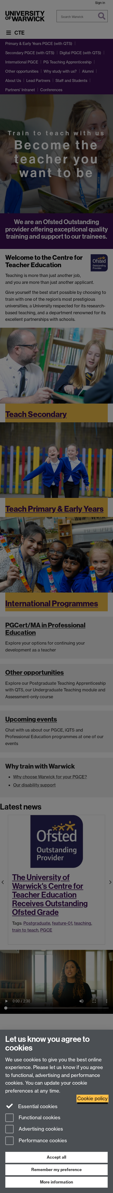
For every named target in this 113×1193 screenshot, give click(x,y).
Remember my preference (56, 1169)
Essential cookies (37, 1106)
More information (56, 1182)
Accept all (56, 1157)
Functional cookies (38, 1118)
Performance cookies (42, 1141)
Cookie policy (92, 1098)
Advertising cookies (40, 1129)
